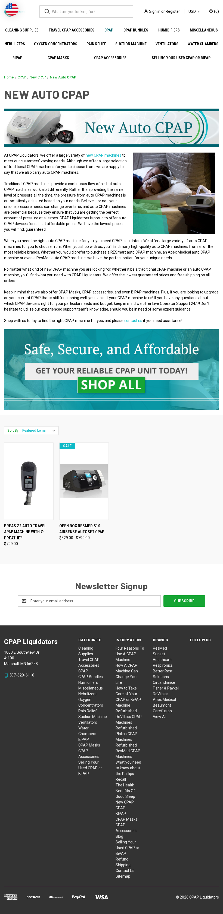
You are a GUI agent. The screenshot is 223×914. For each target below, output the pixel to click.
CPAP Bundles (135, 30)
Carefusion (162, 711)
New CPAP (125, 802)
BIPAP (17, 58)
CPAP (108, 30)
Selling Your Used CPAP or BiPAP (127, 848)
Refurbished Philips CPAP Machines (126, 734)
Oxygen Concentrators (55, 44)
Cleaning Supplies (22, 30)
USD (192, 11)
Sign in (154, 11)
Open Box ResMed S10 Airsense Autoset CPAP (81, 529)
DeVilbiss (160, 694)
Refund (122, 859)
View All (159, 716)
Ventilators (167, 44)
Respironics (163, 665)
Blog (119, 836)
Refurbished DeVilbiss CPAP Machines (129, 717)
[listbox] (39, 430)
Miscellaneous (204, 30)
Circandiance (164, 682)
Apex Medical (164, 699)
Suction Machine (131, 44)
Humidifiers (169, 30)
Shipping (123, 865)
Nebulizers (15, 44)
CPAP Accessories (110, 58)
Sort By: (13, 430)
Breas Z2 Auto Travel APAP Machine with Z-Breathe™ (25, 531)
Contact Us (125, 870)
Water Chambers (203, 44)
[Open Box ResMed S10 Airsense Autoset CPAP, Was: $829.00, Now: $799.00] (84, 481)
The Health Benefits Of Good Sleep (125, 791)
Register (173, 11)
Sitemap (123, 876)
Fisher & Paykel (166, 688)
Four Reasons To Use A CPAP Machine (130, 654)
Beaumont (162, 705)
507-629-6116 (21, 675)
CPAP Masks (58, 58)
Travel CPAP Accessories (71, 30)
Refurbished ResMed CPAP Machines (128, 751)
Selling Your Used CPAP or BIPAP (90, 768)
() (216, 11)
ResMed (160, 648)
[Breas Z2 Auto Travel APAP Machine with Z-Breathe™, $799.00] (28, 481)
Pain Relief (96, 44)
